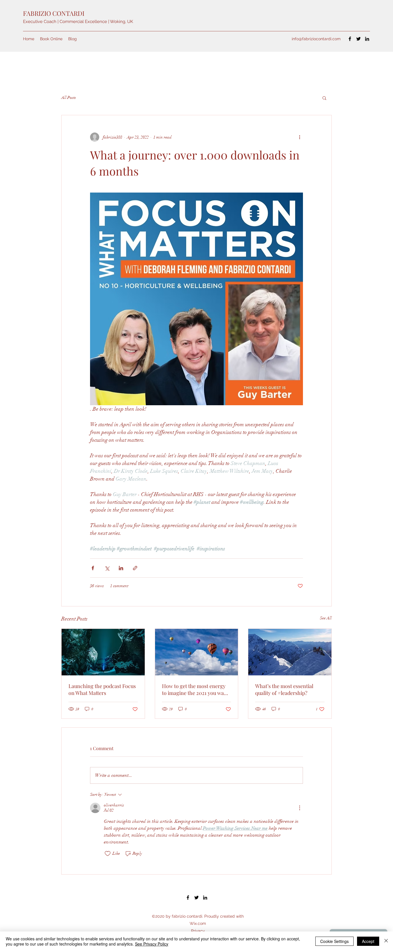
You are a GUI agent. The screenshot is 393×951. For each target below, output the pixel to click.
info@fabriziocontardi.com (316, 38)
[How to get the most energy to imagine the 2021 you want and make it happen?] (196, 652)
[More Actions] (299, 807)
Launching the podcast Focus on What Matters (102, 689)
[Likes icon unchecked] (107, 853)
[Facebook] (350, 39)
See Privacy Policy (151, 944)
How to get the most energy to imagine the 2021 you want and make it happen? (195, 689)
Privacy (198, 931)
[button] (324, 97)
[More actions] (299, 137)
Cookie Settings (334, 941)
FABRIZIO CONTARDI (53, 13)
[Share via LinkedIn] (121, 568)
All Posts (68, 97)
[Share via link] (135, 568)
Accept (368, 941)
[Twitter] (358, 39)
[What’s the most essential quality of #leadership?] (289, 652)
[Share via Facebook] (93, 568)
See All (326, 618)
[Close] (386, 941)
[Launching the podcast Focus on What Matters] (103, 652)
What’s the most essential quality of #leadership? (284, 689)
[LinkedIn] (367, 39)
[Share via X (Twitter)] (107, 568)
